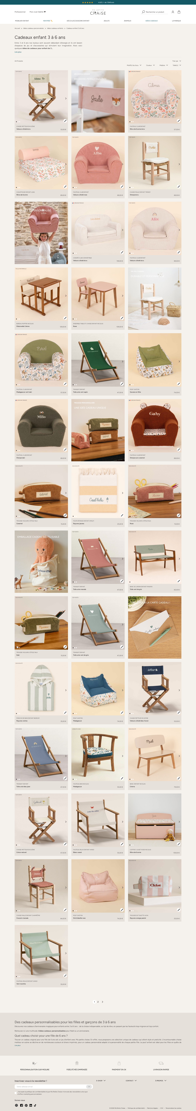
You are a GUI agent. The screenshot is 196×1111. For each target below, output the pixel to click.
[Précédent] (16, 98)
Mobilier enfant (22, 21)
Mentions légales (152, 1108)
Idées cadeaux (152, 21)
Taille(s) (175, 65)
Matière (162, 65)
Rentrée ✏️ (48, 21)
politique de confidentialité (35, 1092)
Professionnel (20, 12)
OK (89, 1087)
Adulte (107, 21)
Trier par (175, 61)
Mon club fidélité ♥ (38, 12)
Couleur (149, 65)
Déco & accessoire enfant (78, 21)
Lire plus (18, 52)
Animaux (127, 21)
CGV (161, 1108)
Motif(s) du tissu (132, 65)
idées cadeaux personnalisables (52, 1031)
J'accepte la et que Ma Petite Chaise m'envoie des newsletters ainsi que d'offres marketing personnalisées (52, 1093)
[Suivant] (65, 98)
